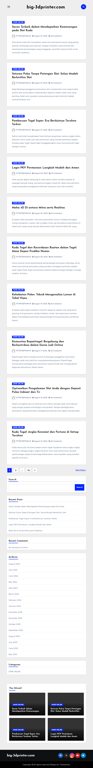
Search (13, 479)
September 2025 (16, 630)
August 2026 (14, 564)
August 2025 (14, 636)
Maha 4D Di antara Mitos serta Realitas (38, 207)
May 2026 (13, 582)
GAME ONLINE (18, 22)
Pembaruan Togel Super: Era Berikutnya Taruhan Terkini (33, 518)
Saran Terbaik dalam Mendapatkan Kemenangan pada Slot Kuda (36, 506)
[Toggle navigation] (9, 6)
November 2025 (15, 618)
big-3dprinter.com (46, 7)
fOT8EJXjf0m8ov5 (23, 36)
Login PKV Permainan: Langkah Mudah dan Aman (45, 167)
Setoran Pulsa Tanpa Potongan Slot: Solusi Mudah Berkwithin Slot (37, 512)
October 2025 (15, 624)
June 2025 (13, 648)
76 (28, 470)
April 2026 (13, 588)
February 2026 (15, 600)
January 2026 (15, 606)
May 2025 (13, 654)
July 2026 (13, 570)
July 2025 (13, 642)
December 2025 (15, 612)
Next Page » (81, 470)
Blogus (53, 765)
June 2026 (13, 576)
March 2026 (14, 594)
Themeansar (64, 765)
